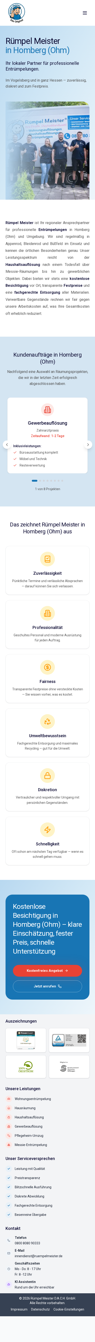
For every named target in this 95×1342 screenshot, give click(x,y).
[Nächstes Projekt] (88, 445)
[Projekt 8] (62, 481)
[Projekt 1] (34, 481)
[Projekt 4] (47, 481)
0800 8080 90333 (27, 1243)
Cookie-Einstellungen (68, 1309)
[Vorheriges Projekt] (7, 445)
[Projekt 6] (55, 481)
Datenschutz (40, 1309)
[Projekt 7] (58, 481)
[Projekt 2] (40, 481)
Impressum (19, 1309)
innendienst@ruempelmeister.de (38, 1256)
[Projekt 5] (51, 481)
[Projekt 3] (44, 481)
